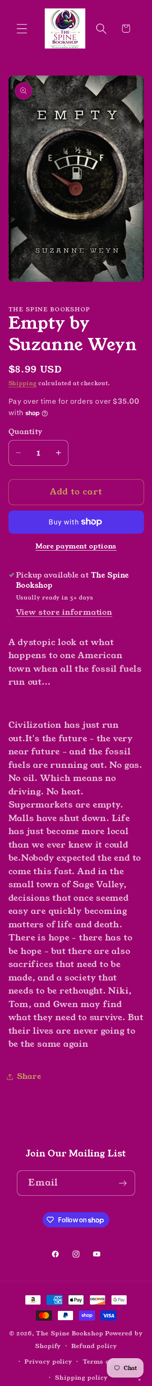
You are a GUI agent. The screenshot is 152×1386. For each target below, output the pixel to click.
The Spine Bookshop (69, 1333)
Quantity (25, 432)
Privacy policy (48, 1361)
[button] (22, 28)
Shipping (22, 383)
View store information (64, 612)
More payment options (76, 546)
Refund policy (94, 1346)
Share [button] (29, 1076)
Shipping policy (81, 1377)
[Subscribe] (123, 1183)
